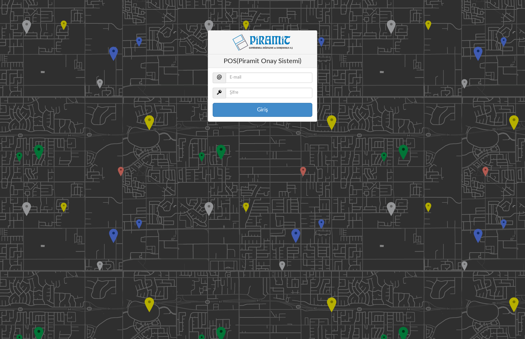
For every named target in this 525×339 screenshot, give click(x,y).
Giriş (262, 110)
